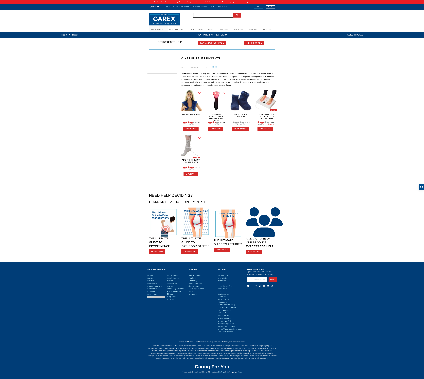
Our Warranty (223, 275)
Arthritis (150, 275)
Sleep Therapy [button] (193, 286)
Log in (258, 7)
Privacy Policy (222, 302)
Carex (240, 372)
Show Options (240, 129)
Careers (220, 291)
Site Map (221, 372)
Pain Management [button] (195, 283)
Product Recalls (223, 315)
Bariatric (150, 281)
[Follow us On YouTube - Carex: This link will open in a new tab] (264, 286)
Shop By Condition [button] (195, 275)
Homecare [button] (192, 291)
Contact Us (169, 6)
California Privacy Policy (226, 305)
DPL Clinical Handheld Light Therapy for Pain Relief (216, 117)
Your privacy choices (225, 332)
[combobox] (213, 15)
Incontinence (152, 294)
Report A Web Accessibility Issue (230, 329)
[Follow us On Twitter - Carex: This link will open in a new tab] (248, 286)
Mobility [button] (191, 278)
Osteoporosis (172, 283)
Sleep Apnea (171, 297)
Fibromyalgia (152, 283)
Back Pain (150, 278)
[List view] (216, 67)
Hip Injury (151, 291)
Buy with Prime (223, 299)
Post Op (170, 286)
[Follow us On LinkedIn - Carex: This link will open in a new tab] (268, 286)
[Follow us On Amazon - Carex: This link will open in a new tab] (272, 286)
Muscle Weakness (173, 278)
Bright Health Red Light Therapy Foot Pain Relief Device (266, 116)
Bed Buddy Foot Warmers (241, 115)
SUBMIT (272, 279)
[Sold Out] (191, 145)
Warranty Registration (226, 324)
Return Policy (222, 278)
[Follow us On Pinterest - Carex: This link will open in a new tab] (260, 286)
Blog (213, 6)
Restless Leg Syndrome (175, 289)
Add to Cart (191, 129)
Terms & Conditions (225, 310)
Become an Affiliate (225, 318)
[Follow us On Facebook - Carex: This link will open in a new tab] (252, 286)
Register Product (183, 6)
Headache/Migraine (154, 286)
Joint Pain (150, 297)
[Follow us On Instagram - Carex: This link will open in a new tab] (256, 286)
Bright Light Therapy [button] (196, 289)
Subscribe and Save (225, 286)
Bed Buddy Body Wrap (191, 114)
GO (237, 15)
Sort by (183, 67)
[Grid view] (213, 67)
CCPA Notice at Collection (227, 307)
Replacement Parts (225, 321)
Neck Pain (170, 281)
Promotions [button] (192, 294)
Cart (271, 7)
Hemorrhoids (152, 289)
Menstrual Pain (172, 275)
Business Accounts (201, 6)
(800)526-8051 (155, 6)
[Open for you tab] (421, 187)
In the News (222, 281)
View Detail (190, 174)
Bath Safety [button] (192, 281)
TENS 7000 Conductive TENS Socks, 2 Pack (191, 161)
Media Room (222, 289)
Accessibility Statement (226, 326)
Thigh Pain (171, 299)
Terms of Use (222, 313)
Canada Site (222, 6)
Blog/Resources (223, 294)
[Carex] (164, 19)
